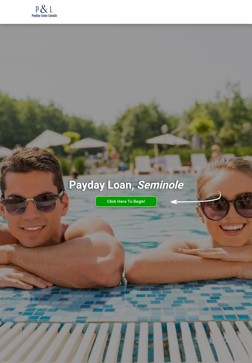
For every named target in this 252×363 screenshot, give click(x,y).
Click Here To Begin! (126, 201)
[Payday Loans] (50, 12)
